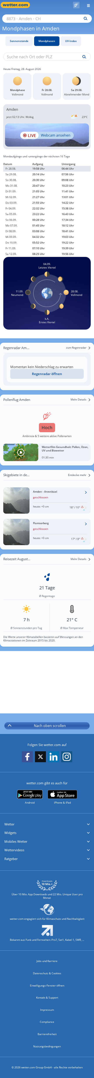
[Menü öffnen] (87, 5)
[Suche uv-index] (83, 57)
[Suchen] (84, 18)
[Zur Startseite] (17, 5)
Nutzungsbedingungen (47, 1046)
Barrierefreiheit (47, 1034)
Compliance (47, 1022)
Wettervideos (14, 850)
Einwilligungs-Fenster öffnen (47, 985)
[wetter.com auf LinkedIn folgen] (53, 757)
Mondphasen (46, 41)
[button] (47, 824)
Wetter (9, 824)
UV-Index (71, 41)
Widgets (10, 832)
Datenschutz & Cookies (47, 973)
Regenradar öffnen (47, 374)
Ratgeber (11, 859)
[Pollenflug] (76, 5)
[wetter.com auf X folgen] (40, 758)
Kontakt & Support (47, 997)
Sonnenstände (19, 41)
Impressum (47, 1010)
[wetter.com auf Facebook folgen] (27, 757)
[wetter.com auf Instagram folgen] (66, 757)
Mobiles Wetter (15, 841)
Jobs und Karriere (47, 961)
